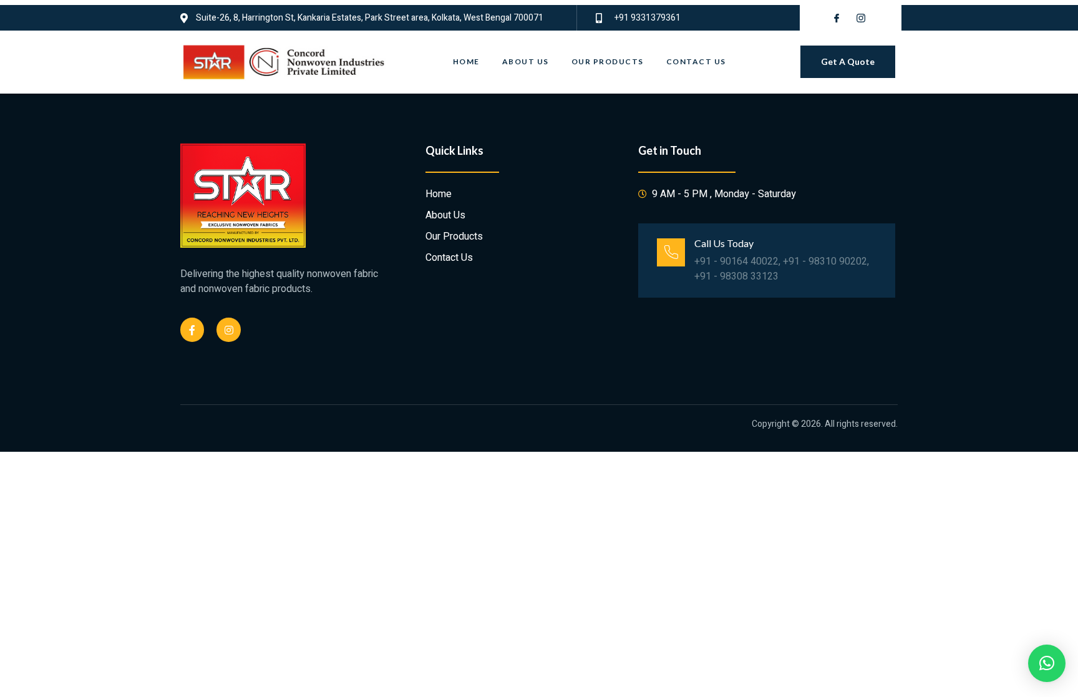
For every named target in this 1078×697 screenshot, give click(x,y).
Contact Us (696, 61)
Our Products (607, 61)
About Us (525, 61)
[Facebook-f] (192, 329)
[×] (1047, 663)
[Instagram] (228, 329)
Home (466, 61)
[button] (847, 62)
